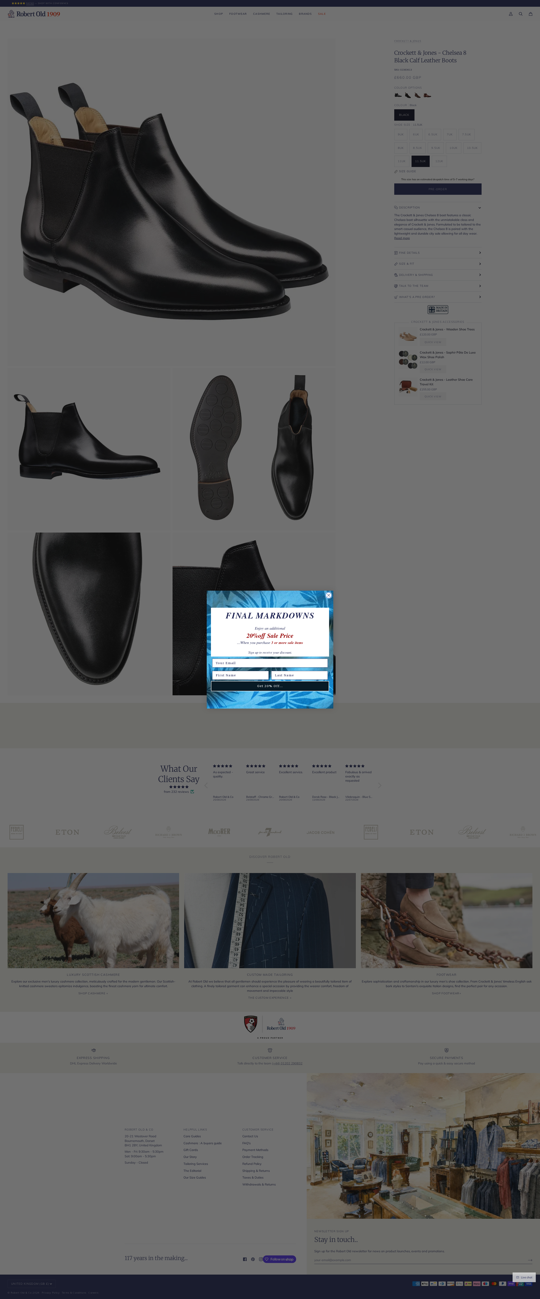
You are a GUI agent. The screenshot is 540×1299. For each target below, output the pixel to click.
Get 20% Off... (270, 686)
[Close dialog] (329, 595)
